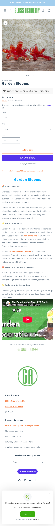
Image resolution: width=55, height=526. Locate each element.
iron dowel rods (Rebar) (20, 251)
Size (3, 124)
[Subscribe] (42, 462)
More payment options (27, 164)
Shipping (4, 101)
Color (4, 112)
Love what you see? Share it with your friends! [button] (23, 171)
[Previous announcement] (5, 3)
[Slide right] (33, 75)
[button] (5, 10)
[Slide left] (22, 75)
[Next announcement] (50, 3)
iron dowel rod (30, 235)
